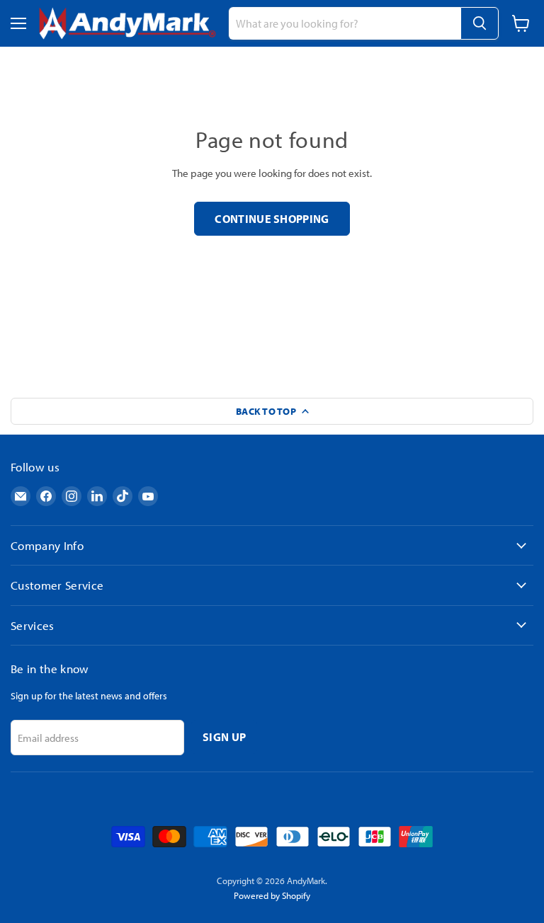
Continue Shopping (272, 219)
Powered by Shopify (272, 895)
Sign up (224, 737)
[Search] (479, 23)
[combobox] (344, 23)
